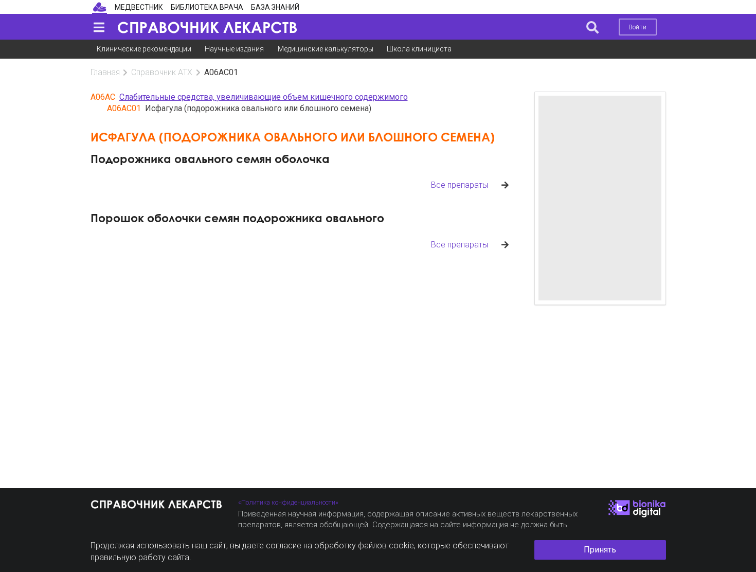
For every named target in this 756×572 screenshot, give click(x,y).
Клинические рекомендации (144, 49)
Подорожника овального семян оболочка (210, 159)
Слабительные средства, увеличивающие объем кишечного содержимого (263, 97)
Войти (637, 27)
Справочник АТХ (161, 72)
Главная (105, 72)
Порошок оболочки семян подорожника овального (237, 218)
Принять (600, 550)
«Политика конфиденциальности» (288, 502)
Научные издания (234, 49)
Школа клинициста (419, 49)
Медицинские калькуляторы (325, 49)
